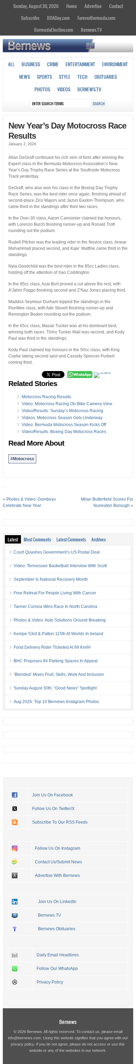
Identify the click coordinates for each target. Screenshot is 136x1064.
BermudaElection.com (53, 29)
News (24, 76)
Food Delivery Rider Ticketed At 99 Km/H (52, 647)
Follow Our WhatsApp (57, 968)
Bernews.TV (91, 29)
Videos (63, 89)
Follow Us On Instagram (57, 848)
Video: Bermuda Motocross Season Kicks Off (64, 424)
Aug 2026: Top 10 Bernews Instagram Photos (56, 701)
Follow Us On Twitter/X (53, 808)
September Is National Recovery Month (51, 579)
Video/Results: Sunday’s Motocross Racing (62, 410)
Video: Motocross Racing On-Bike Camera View (67, 403)
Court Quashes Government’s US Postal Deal (57, 552)
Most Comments (37, 539)
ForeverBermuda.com (96, 17)
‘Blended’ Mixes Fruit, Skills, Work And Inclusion (59, 674)
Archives (98, 539)
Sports (44, 76)
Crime (53, 64)
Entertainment (80, 64)
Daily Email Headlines (58, 955)
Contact (116, 5)
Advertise (92, 5)
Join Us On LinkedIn (57, 901)
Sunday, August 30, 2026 (36, 5)
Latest (13, 539)
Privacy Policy (50, 982)
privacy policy (22, 1044)
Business (31, 64)
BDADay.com (58, 17)
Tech (82, 76)
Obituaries (106, 76)
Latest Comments (71, 539)
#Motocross (22, 458)
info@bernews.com (24, 1038)
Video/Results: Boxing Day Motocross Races (64, 431)
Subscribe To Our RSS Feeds (60, 822)
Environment (115, 64)
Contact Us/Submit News (58, 861)
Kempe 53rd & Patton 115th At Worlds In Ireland (58, 633)
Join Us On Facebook (52, 795)
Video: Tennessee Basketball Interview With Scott (60, 565)
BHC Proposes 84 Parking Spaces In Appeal (56, 660)
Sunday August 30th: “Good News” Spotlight (55, 688)
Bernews (67, 1021)
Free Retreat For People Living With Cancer (55, 593)
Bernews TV (49, 915)
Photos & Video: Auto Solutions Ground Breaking (60, 620)
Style (64, 76)
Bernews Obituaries (56, 928)
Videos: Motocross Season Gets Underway (62, 417)
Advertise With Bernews (57, 875)
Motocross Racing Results (46, 396)
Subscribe (30, 17)
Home (71, 5)
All (11, 64)
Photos (42, 89)
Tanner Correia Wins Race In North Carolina (55, 606)
